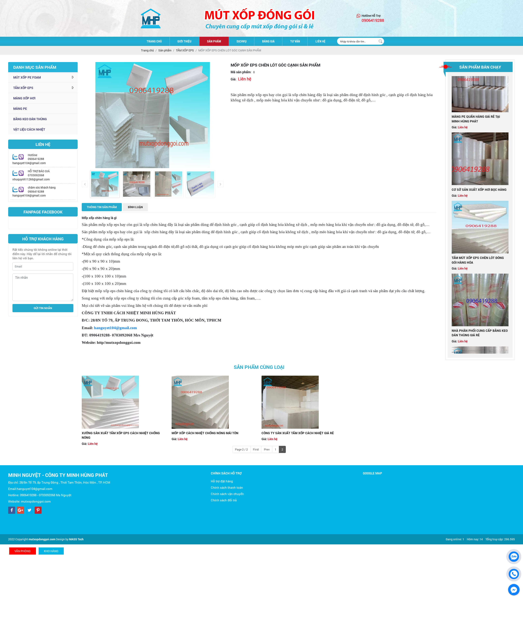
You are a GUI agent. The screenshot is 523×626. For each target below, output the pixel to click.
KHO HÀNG (51, 551)
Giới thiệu (184, 41)
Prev (267, 449)
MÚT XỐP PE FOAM (27, 77)
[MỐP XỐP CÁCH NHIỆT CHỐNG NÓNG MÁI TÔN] (214, 402)
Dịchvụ (242, 41)
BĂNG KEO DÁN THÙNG (30, 119)
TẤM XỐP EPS (23, 88)
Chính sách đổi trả (224, 500)
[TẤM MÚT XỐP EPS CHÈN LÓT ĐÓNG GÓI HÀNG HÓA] (480, 213)
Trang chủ (154, 41)
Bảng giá (268, 41)
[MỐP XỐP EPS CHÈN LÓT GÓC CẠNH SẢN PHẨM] (105, 184)
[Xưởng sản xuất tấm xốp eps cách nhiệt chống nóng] (124, 402)
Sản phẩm (214, 41)
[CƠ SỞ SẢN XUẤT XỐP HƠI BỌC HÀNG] (480, 145)
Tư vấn (295, 41)
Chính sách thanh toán (227, 487)
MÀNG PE (20, 109)
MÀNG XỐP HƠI (24, 98)
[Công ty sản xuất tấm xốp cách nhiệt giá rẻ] (304, 402)
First (256, 449)
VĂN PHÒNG (23, 551)
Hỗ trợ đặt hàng (222, 481)
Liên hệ (320, 41)
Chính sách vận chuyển (227, 494)
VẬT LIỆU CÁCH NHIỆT (29, 129)
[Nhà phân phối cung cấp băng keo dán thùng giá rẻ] (480, 286)
